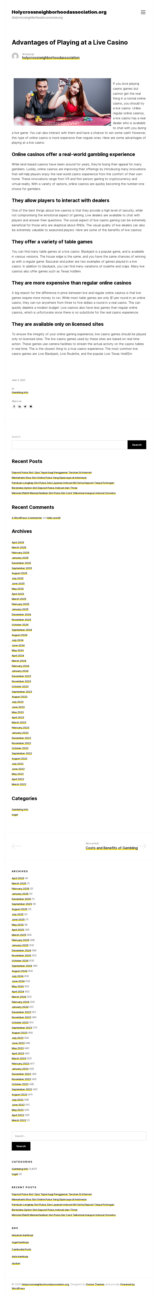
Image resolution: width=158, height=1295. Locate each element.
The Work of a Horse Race (50, 848)
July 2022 (18, 763)
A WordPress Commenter (27, 517)
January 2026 (20, 557)
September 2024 (22, 629)
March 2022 (19, 784)
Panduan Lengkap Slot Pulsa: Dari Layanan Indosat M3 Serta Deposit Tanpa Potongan (63, 482)
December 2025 (21, 562)
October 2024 (20, 624)
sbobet (16, 1263)
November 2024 (21, 619)
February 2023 (20, 727)
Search (16, 436)
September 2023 (22, 691)
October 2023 (20, 686)
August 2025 (19, 573)
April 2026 (18, 542)
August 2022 (19, 758)
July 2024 (18, 640)
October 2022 (20, 748)
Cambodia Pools (21, 1249)
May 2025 (18, 588)
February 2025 (20, 604)
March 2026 (19, 547)
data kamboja (20, 1256)
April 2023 (18, 717)
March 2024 (19, 660)
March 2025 (19, 598)
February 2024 (20, 665)
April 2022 (18, 779)
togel (15, 814)
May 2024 (18, 650)
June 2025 (18, 583)
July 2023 (18, 701)
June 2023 (18, 706)
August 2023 (19, 696)
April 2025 (18, 593)
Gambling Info (20, 392)
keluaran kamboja (22, 1235)
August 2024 (19, 634)
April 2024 (18, 655)
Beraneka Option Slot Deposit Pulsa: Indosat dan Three (44, 487)
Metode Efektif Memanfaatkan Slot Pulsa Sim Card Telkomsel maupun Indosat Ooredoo (64, 492)
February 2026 (20, 552)
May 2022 (18, 773)
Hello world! (54, 517)
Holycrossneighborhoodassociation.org (45, 1284)
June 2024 (18, 645)
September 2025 (22, 568)
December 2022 (21, 737)
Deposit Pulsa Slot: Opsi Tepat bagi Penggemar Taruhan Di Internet (52, 472)
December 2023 (21, 676)
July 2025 (18, 578)
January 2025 (20, 609)
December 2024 (21, 614)
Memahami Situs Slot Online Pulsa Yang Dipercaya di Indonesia (49, 477)
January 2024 (20, 670)
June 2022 (18, 768)
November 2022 (21, 743)
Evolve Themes (95, 1284)
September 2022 (22, 753)
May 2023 (18, 712)
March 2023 (19, 722)
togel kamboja (20, 1242)
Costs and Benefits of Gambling (112, 848)
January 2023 (20, 732)
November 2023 (21, 681)
